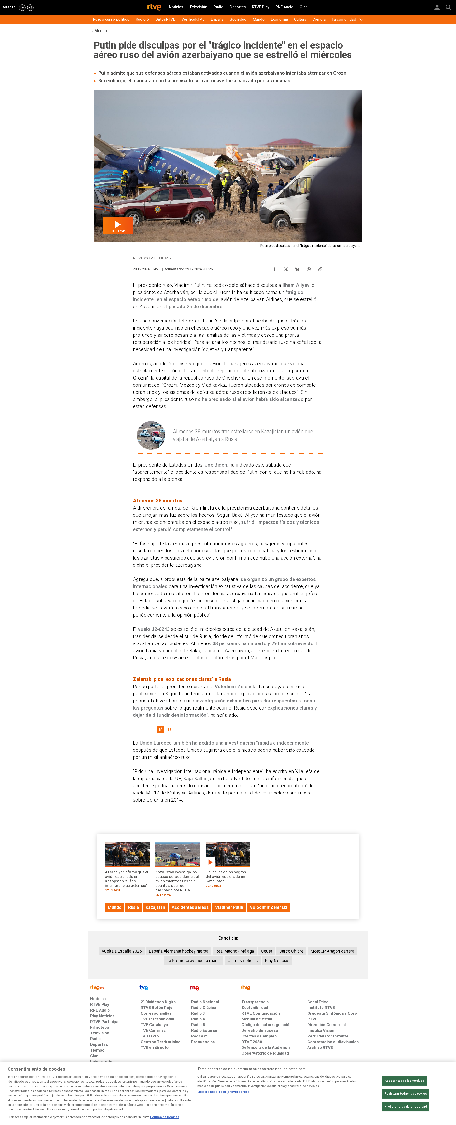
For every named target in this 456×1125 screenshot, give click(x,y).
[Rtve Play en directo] (22, 7)
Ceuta (266, 951)
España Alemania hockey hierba (178, 951)
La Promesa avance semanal (194, 960)
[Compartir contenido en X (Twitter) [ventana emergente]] (286, 268)
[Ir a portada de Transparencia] (303, 989)
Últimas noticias (243, 960)
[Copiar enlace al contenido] (320, 268)
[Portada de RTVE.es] (154, 7)
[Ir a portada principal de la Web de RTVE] (113, 987)
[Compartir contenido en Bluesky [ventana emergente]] (297, 268)
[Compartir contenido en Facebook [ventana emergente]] (274, 268)
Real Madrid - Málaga (234, 951)
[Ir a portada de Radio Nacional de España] (214, 989)
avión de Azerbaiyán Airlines (251, 299)
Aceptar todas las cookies (404, 1080)
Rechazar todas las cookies (406, 1093)
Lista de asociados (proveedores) (223, 1092)
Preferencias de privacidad (406, 1106)
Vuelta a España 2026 (122, 951)
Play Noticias (277, 960)
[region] (228, 1093)
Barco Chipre (291, 951)
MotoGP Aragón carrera (332, 951)
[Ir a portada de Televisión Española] (163, 989)
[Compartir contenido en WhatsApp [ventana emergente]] (308, 268)
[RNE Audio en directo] (30, 7)
